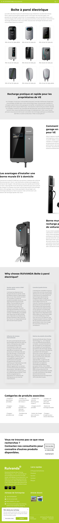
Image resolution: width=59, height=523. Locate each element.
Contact (33, 478)
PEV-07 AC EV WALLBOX (12, 83)
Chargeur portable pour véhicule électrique (22, 408)
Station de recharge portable (48, 406)
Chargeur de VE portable (36, 406)
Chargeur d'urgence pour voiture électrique (48, 415)
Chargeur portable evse (10, 414)
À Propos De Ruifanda (37, 471)
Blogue (33, 480)
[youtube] (10, 487)
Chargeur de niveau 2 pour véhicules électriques (47, 401)
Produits (33, 473)
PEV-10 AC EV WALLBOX (46, 83)
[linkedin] (13, 487)
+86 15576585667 (6, 1)
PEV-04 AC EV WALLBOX (12, 63)
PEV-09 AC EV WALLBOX (29, 83)
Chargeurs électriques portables (9, 400)
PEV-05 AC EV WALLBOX (29, 63)
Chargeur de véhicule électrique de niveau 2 (35, 401)
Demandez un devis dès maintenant (49, 446)
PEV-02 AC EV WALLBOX (29, 42)
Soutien (33, 475)
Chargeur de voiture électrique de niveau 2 (24, 400)
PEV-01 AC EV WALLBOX (12, 42)
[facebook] (6, 487)
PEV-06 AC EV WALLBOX (46, 63)
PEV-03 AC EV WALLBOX (46, 42)
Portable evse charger (23, 414)
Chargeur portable (9, 406)
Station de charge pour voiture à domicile (36, 415)
